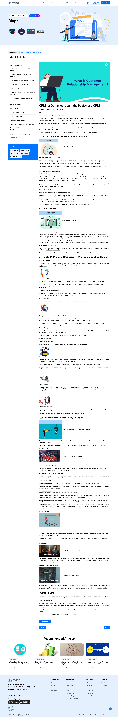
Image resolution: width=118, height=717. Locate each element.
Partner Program (71, 696)
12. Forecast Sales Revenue (17, 120)
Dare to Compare (37, 2)
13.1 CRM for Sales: (14, 127)
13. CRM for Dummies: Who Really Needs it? (22, 124)
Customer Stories (71, 693)
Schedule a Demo (44, 621)
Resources (58, 2)
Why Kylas (89, 685)
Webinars (69, 688)
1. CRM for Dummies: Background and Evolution (20, 69)
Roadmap (54, 690)
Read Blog (12, 667)
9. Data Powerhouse (15, 108)
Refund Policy (81, 715)
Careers (89, 688)
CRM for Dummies (25, 150)
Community (104, 685)
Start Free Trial (95, 3)
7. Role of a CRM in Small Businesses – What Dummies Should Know (22, 99)
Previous (42, 627)
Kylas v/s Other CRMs (73, 698)
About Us (89, 682)
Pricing (52, 2)
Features (29, 2)
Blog (68, 682)
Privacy (87, 715)
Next (107, 627)
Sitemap (108, 715)
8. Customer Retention (16, 104)
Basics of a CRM (14, 150)
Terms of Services (94, 715)
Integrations (54, 688)
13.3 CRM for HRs (14, 132)
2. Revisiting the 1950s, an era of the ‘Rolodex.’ (20, 75)
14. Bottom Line (14, 137)
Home (10, 52)
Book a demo (105, 2)
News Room (90, 690)
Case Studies (70, 690)
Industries (45, 2)
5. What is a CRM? (15, 88)
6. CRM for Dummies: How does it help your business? (22, 93)
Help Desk (104, 682)
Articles (15, 52)
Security (102, 715)
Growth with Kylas (75, 2)
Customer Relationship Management (19, 153)
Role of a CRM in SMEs (16, 156)
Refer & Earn (66, 2)
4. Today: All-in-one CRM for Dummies (21, 84)
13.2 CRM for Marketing (15, 129)
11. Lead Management (16, 116)
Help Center (70, 685)
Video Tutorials (105, 688)
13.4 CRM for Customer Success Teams (20, 134)
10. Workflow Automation (17, 112)
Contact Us (90, 696)
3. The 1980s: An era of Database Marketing (22, 80)
